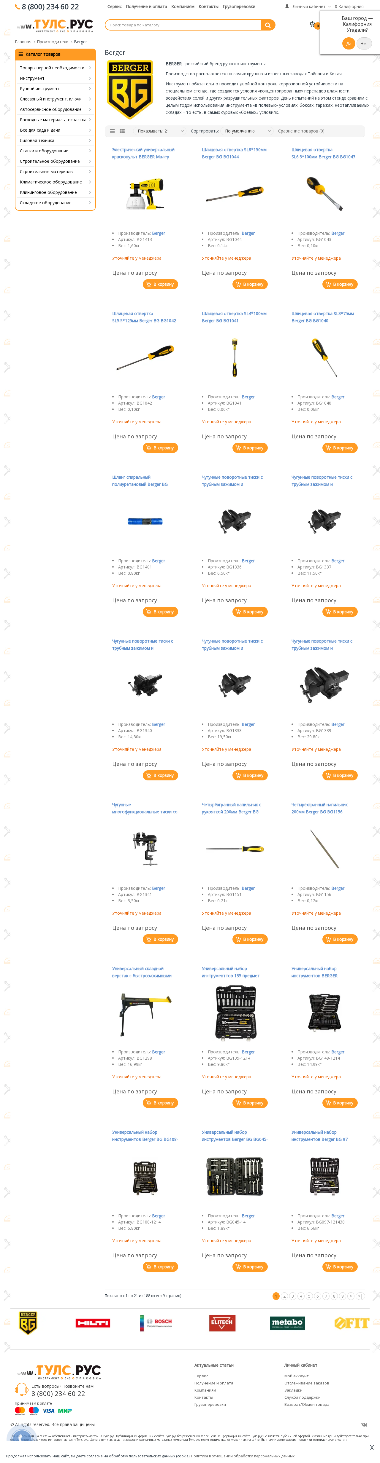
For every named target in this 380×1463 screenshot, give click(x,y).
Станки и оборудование (44, 151)
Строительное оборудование (50, 161)
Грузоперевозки (239, 6)
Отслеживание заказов (306, 1383)
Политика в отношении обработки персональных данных (242, 1456)
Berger (158, 233)
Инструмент (32, 78)
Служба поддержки (302, 1397)
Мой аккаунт (296, 1376)
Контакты (208, 6)
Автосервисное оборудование (51, 109)
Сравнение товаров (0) (301, 131)
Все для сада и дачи (40, 130)
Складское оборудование (46, 202)
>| (360, 1296)
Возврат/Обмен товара (307, 1404)
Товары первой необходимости (52, 68)
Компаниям (182, 6)
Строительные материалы (46, 171)
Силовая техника (37, 140)
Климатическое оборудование (51, 182)
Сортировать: (205, 131)
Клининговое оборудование (48, 192)
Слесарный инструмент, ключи (51, 99)
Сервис (114, 6)
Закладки (293, 1390)
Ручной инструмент (39, 88)
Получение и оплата (146, 6)
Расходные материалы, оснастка (53, 119)
